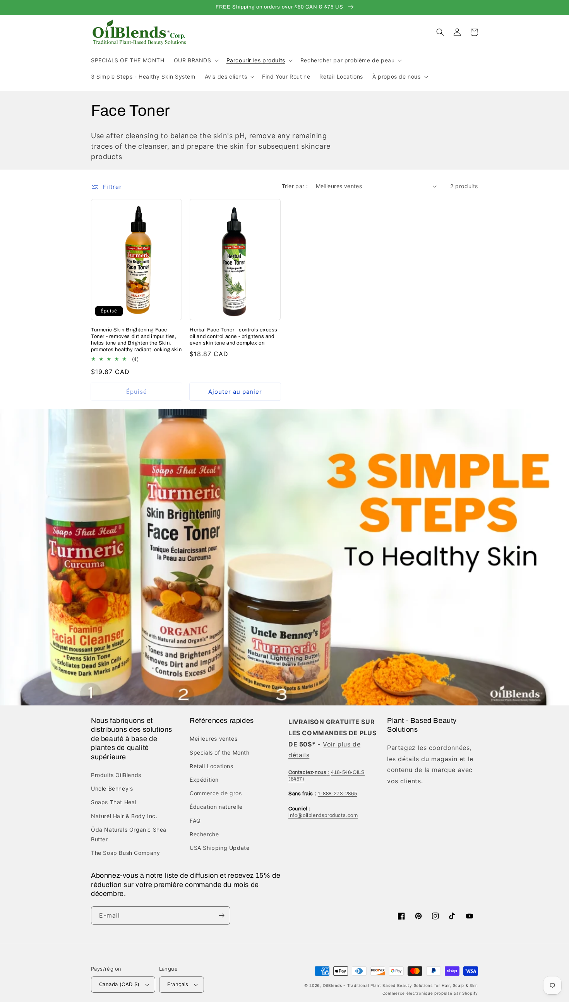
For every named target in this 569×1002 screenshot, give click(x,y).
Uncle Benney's (112, 788)
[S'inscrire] (221, 915)
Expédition (204, 779)
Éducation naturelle (216, 806)
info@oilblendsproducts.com (323, 815)
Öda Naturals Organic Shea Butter (128, 834)
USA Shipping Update (219, 847)
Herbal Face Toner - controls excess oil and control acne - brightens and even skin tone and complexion (234, 336)
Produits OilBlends (116, 775)
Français (178, 984)
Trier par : (295, 186)
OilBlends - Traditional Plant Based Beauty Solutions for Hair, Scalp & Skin (400, 985)
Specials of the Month (220, 752)
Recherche (204, 834)
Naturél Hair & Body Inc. (124, 816)
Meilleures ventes (213, 738)
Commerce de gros (216, 793)
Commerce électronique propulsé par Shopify (430, 993)
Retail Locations (211, 766)
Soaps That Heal (113, 802)
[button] (195, 60)
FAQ (195, 820)
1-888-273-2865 (337, 793)
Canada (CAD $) (119, 984)
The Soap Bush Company (125, 852)
